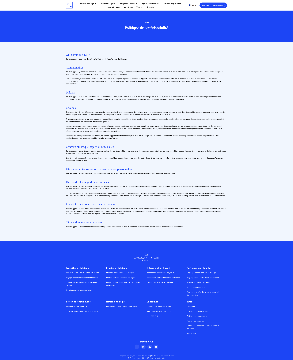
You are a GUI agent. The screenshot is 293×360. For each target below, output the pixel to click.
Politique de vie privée (195, 321)
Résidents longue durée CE (76, 306)
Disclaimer (191, 306)
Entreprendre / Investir (128, 4)
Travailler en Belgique (87, 4)
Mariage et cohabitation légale (198, 282)
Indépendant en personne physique (160, 273)
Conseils (150, 7)
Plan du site (191, 333)
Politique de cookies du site (198, 316)
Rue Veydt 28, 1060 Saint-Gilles (158, 306)
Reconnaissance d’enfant (196, 287)
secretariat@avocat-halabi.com (158, 311)
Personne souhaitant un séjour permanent (82, 311)
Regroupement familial (150, 4)
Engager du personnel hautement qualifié (82, 277)
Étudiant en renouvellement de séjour (120, 277)
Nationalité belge (113, 7)
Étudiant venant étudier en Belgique (120, 273)
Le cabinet (128, 7)
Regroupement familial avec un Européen (203, 277)
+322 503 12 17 (152, 316)
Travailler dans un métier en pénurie (80, 290)
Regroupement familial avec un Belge (201, 273)
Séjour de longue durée (172, 4)
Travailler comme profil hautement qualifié (82, 273)
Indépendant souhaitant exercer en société (163, 277)
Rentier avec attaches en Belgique (159, 282)
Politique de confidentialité (197, 311)
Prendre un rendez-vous (212, 5)
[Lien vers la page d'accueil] (69, 5)
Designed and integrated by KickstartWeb (134, 356)
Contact (139, 7)
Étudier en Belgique (107, 4)
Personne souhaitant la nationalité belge (121, 306)
